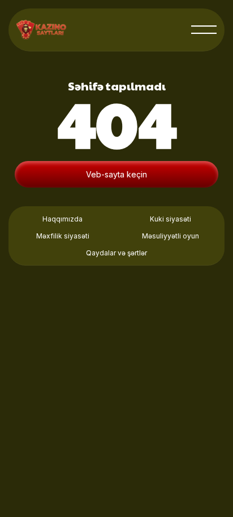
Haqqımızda (62, 219)
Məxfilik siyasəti (62, 236)
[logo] (41, 30)
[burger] (204, 29)
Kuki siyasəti (170, 219)
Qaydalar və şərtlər (116, 253)
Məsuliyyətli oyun (170, 236)
